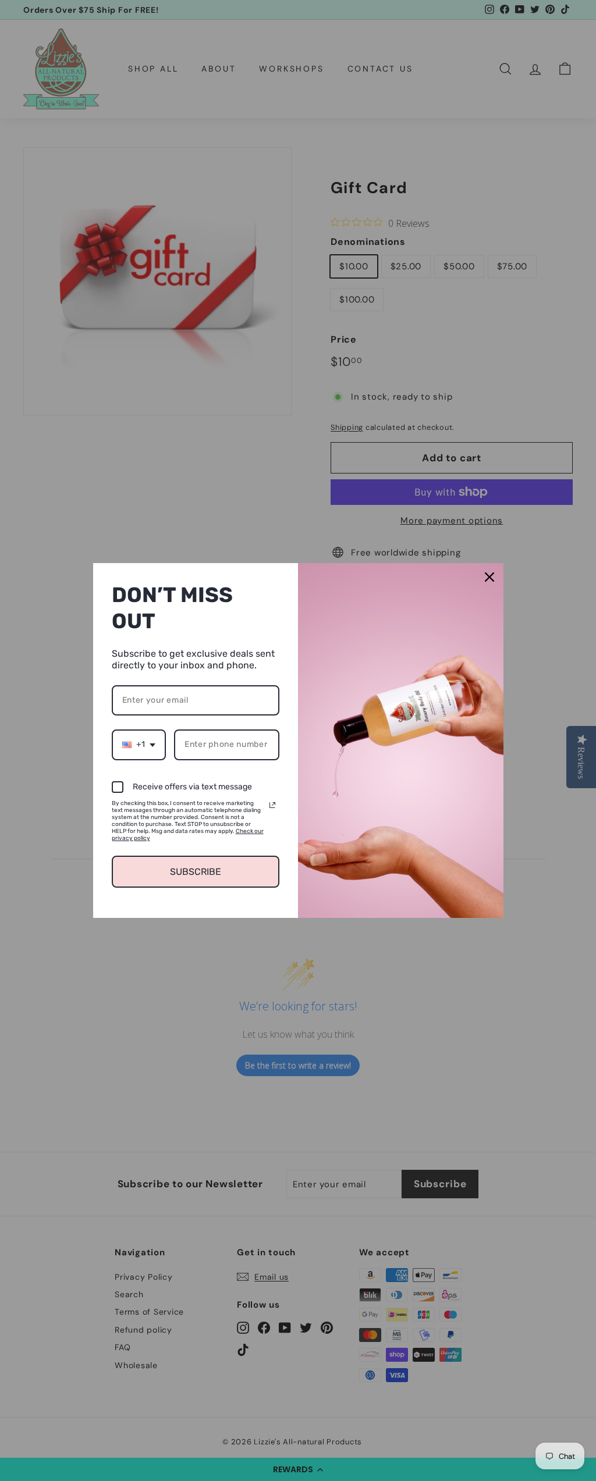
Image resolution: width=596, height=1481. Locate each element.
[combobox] (139, 744)
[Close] (489, 577)
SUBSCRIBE (195, 871)
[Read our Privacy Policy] (272, 805)
